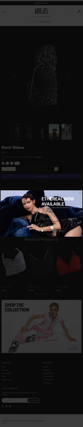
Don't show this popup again (53, 231)
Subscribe (72, 219)
